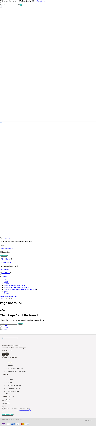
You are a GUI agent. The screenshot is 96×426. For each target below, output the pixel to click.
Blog (5, 291)
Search (20, 323)
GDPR (4, 406)
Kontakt (6, 293)
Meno (4, 400)
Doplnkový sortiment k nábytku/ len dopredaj (20, 289)
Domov (7, 280)
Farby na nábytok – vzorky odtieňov (17, 287)
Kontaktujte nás (39, 1)
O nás (6, 282)
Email (4, 403)
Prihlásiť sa (4, 255)
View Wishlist (4, 269)
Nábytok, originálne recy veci (14, 285)
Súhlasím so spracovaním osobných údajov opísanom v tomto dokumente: (16, 410)
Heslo (2, 245)
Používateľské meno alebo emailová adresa (16, 242)
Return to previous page (8, 296)
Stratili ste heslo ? (6, 249)
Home (2, 298)
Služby (6, 284)
